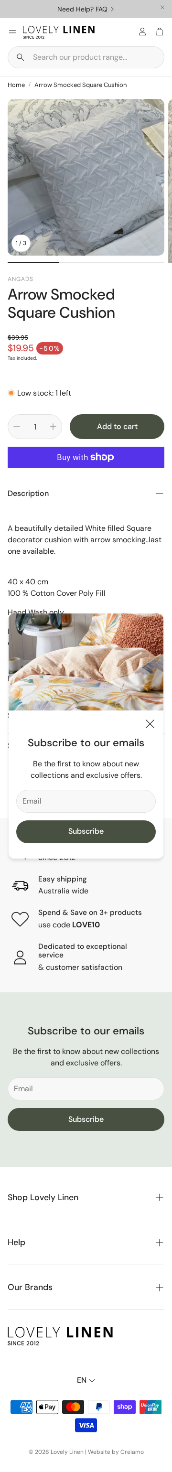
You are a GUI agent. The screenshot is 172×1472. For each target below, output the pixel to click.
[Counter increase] (53, 426)
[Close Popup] (150, 725)
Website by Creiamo (116, 1452)
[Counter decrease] (16, 426)
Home (16, 85)
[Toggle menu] (12, 31)
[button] (86, 57)
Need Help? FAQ (82, 9)
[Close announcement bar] (162, 7)
